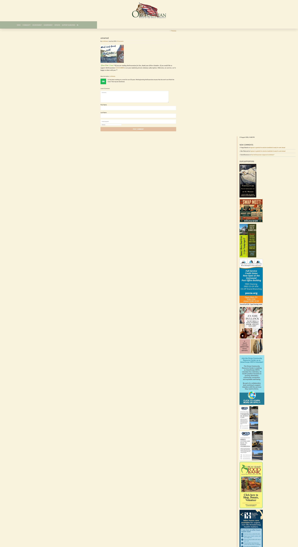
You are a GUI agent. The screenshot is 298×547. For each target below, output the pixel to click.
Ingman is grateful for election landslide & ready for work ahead (267, 147)
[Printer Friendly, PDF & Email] (107, 65)
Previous (173, 31)
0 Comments (120, 41)
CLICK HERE (119, 68)
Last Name (103, 112)
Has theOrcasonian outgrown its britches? (262, 155)
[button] (77, 25)
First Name (103, 105)
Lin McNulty (105, 41)
